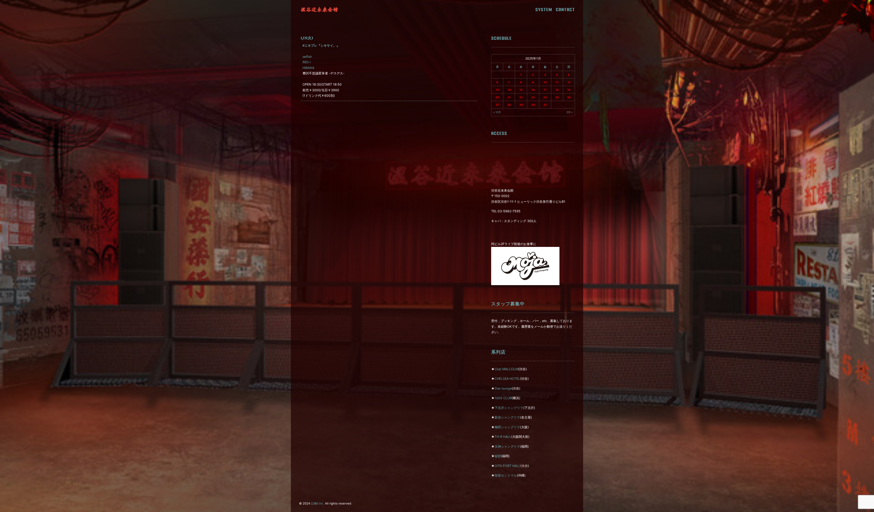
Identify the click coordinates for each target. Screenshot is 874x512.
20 (497, 97)
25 (557, 97)
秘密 (498, 456)
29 (521, 104)
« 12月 (497, 112)
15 (521, 89)
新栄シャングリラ (507, 417)
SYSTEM (545, 9)
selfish (307, 56)
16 (533, 89)
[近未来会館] (319, 9)
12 (568, 82)
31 (545, 104)
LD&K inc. (317, 503)
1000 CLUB (503, 398)
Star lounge (503, 388)
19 (568, 89)
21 (509, 97)
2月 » (570, 112)
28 (509, 104)
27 (497, 104)
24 (545, 97)
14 (509, 89)
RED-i (306, 62)
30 (533, 104)
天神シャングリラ (507, 446)
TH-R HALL (503, 436)
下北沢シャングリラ (509, 408)
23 (533, 97)
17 (545, 89)
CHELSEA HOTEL (507, 378)
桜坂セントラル (506, 475)
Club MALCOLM (506, 369)
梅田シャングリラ (507, 427)
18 (557, 89)
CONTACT (565, 9)
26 (569, 97)
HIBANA (308, 68)
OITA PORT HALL (507, 466)
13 (497, 89)
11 (557, 82)
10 (545, 82)
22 (521, 97)
